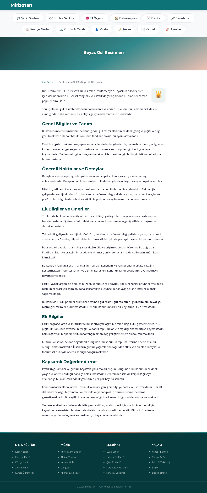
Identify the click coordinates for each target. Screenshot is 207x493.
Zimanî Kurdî (21, 467)
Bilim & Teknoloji (161, 462)
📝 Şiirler (124, 29)
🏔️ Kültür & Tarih (72, 29)
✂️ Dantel (154, 18)
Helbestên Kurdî (115, 457)
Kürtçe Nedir (22, 462)
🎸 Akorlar (173, 29)
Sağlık (155, 467)
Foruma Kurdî (22, 457)
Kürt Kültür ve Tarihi (117, 467)
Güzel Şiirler (112, 451)
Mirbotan (21, 5)
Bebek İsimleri (159, 472)
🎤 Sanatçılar (181, 18)
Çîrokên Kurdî (113, 462)
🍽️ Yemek (148, 29)
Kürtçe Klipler (68, 462)
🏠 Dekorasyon (126, 18)
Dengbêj (65, 467)
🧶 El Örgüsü (95, 18)
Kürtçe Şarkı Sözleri (71, 451)
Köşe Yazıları (21, 451)
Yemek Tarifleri (160, 451)
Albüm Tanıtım (68, 457)
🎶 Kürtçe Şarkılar (62, 18)
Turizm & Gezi (159, 457)
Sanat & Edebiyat (115, 472)
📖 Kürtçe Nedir (37, 29)
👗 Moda (101, 29)
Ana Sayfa (47, 82)
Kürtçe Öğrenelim (24, 472)
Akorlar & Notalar (70, 472)
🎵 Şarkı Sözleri (27, 18)
